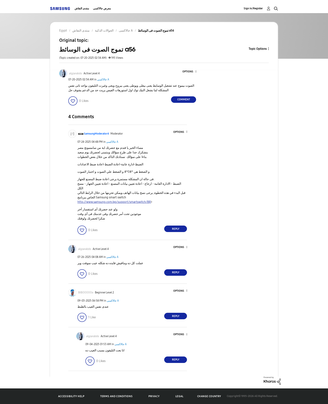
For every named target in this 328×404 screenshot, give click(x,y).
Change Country (209, 396)
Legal (179, 396)
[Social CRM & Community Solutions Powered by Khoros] (272, 380)
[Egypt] (60, 8)
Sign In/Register (253, 8)
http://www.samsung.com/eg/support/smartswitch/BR (114, 202)
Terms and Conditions (116, 396)
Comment (183, 99)
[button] (189, 72)
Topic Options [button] (258, 49)
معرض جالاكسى (102, 8)
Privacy (153, 396)
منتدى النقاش (82, 8)
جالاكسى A (103, 79)
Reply (175, 229)
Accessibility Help (71, 396)
